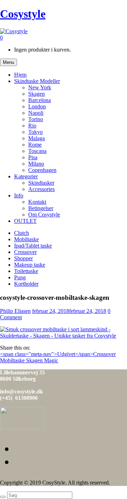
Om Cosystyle (44, 215)
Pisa (32, 157)
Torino (35, 119)
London (37, 106)
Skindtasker (41, 183)
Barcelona (39, 100)
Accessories (41, 189)
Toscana (37, 151)
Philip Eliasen (15, 311)
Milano (36, 164)
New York (39, 87)
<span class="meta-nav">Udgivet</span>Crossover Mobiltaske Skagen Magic (58, 357)
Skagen (36, 94)
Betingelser (40, 208)
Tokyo (35, 132)
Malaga (36, 138)
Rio (32, 126)
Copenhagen (42, 170)
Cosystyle (23, 13)
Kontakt (37, 202)
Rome (35, 145)
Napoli (35, 113)
